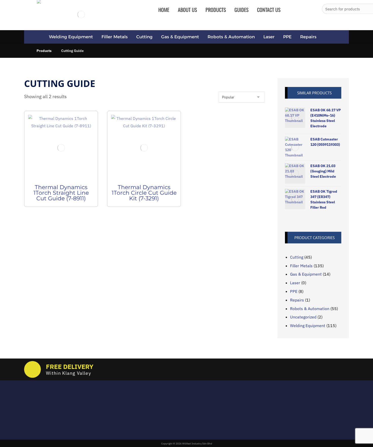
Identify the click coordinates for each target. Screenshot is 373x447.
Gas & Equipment (306, 274)
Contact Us (153, 428)
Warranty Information (163, 421)
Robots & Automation (309, 308)
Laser (295, 282)
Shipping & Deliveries (162, 413)
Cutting (296, 257)
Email (28, 403)
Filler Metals (301, 265)
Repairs (297, 299)
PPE (293, 291)
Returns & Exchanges (162, 406)
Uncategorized (303, 316)
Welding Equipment (307, 325)
